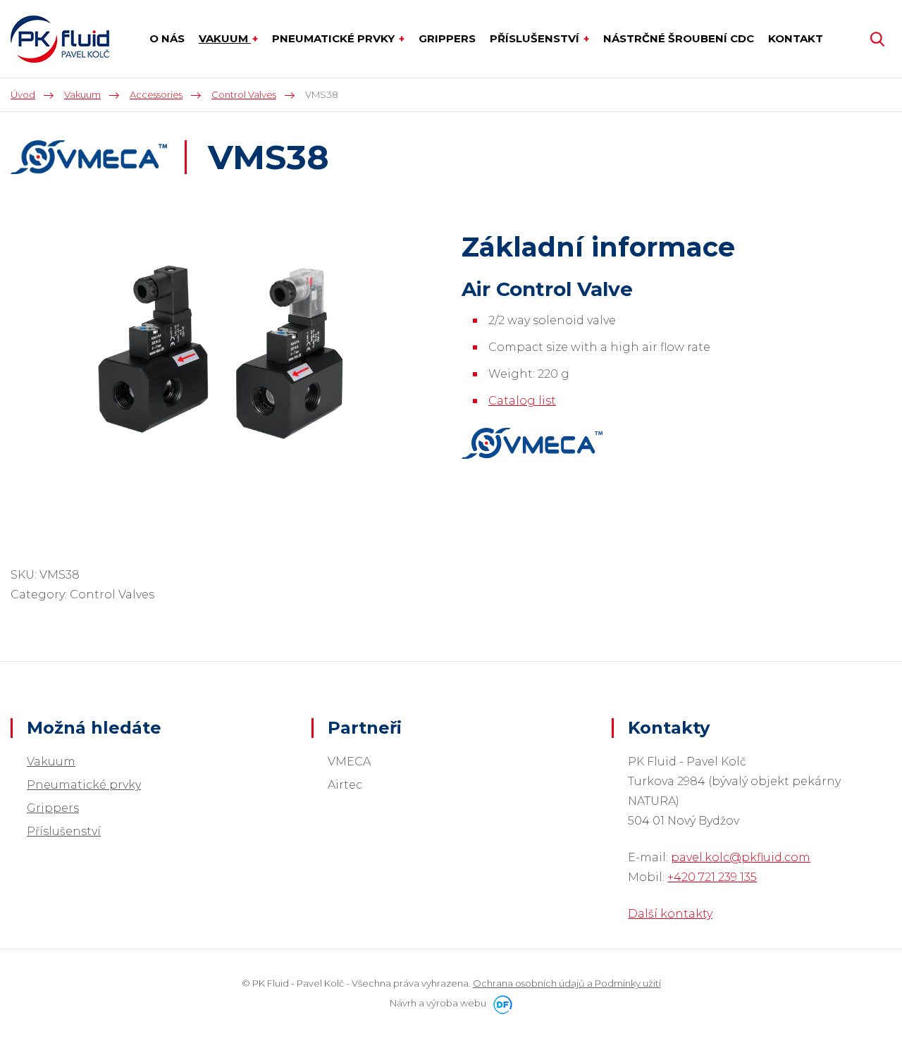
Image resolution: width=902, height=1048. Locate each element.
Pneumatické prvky (84, 784)
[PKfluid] (60, 39)
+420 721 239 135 (712, 877)
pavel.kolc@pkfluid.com (740, 857)
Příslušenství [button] (536, 38)
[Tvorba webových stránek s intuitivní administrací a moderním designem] (500, 1003)
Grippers (53, 808)
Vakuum (51, 761)
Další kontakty (670, 913)
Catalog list (522, 400)
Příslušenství (64, 831)
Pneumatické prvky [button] (334, 38)
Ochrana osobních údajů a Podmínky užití (567, 983)
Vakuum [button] (225, 38)
